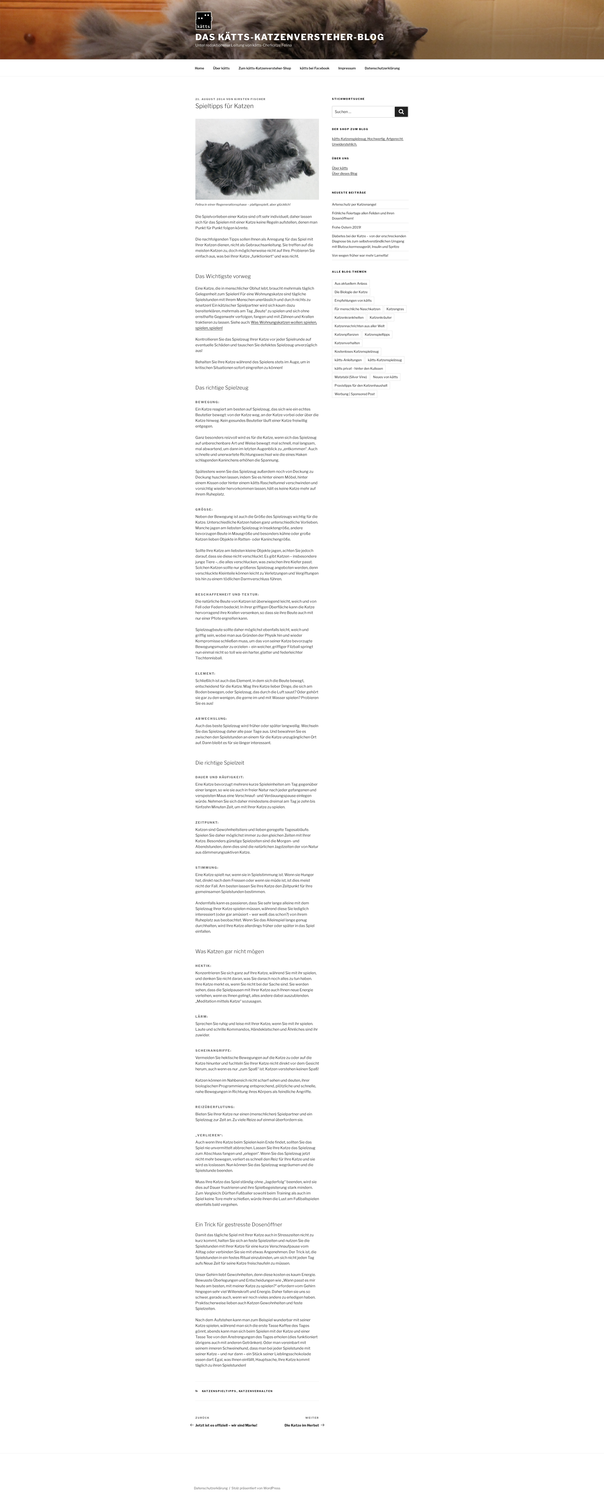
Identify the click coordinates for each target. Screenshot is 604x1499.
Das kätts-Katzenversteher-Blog (289, 37)
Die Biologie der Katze (351, 292)
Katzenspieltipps (219, 1391)
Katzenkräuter (381, 317)
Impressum (347, 68)
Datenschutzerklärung (382, 68)
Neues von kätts (385, 377)
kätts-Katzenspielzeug (385, 360)
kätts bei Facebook (314, 68)
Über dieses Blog (344, 173)
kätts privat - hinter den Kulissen (359, 368)
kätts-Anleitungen (348, 360)
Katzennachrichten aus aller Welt (360, 326)
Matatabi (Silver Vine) (351, 377)
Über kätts (221, 68)
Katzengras (395, 309)
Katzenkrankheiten (349, 317)
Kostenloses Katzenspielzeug (357, 351)
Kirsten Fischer (250, 99)
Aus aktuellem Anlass (351, 283)
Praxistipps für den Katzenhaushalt (361, 385)
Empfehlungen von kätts (353, 300)
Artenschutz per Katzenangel (354, 204)
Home (199, 68)
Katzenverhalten (256, 1391)
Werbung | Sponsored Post (355, 394)
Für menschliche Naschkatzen (357, 309)
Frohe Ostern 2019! (346, 227)
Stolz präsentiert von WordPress (255, 1488)
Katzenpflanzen (347, 334)
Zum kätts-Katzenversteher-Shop (265, 68)
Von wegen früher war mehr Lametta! (360, 255)
